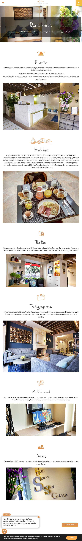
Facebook (66, 533)
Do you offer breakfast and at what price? (17, 522)
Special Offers (70, 524)
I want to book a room (10, 526)
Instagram (74, 533)
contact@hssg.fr (71, 531)
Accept (71, 538)
